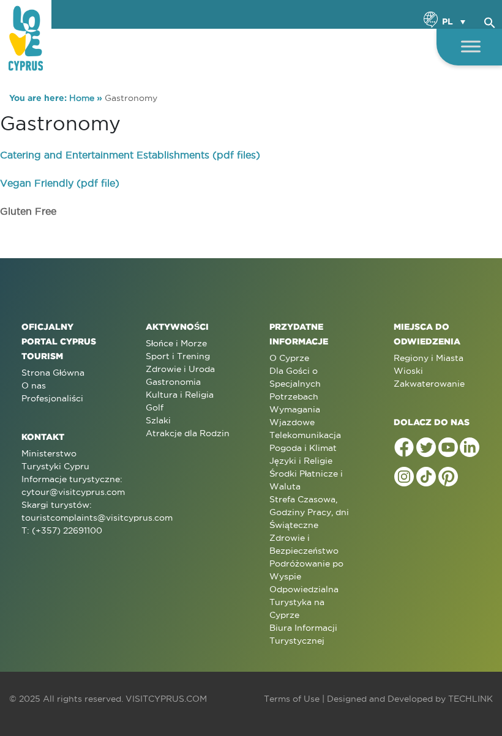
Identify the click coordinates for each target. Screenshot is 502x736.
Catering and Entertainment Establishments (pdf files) (130, 154)
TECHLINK (470, 699)
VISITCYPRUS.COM (166, 699)
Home (81, 98)
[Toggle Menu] (471, 46)
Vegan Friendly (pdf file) (59, 182)
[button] (490, 21)
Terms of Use (292, 699)
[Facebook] (404, 447)
